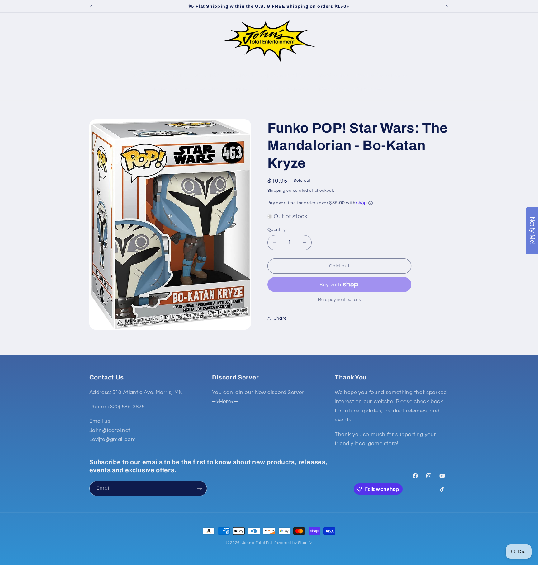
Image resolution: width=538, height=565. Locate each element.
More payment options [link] (339, 300)
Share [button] (280, 318)
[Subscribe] (199, 488)
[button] (96, 41)
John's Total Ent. (257, 542)
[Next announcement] (447, 6)
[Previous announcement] (91, 6)
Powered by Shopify (293, 542)
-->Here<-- (225, 401)
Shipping (276, 191)
